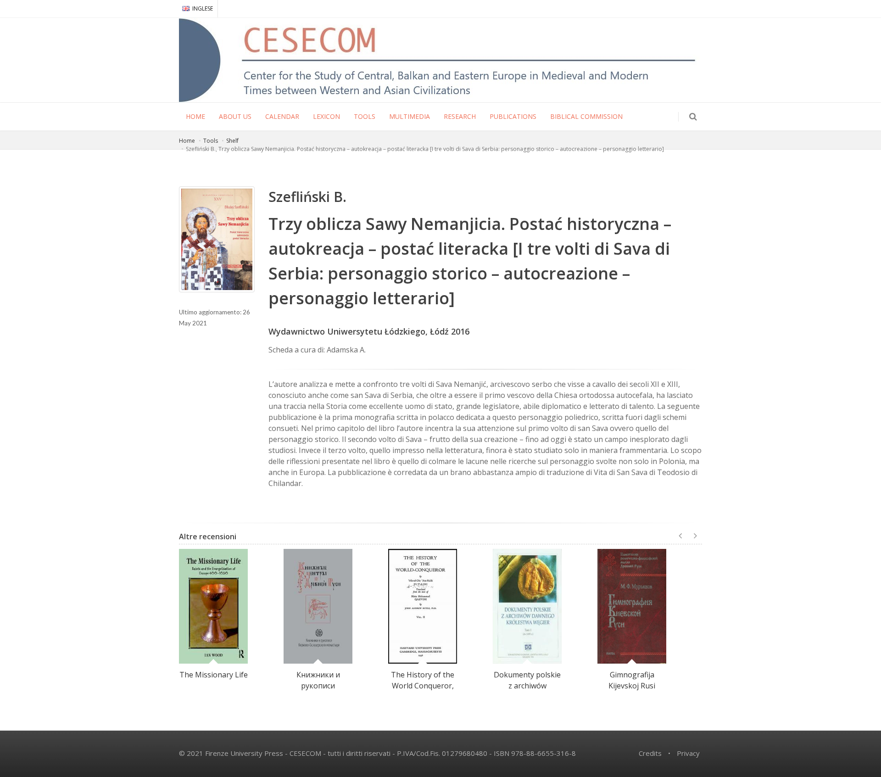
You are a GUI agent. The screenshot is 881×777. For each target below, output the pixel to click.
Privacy (688, 753)
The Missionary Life (213, 675)
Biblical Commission (586, 116)
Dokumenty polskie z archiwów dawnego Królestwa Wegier (527, 691)
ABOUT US (235, 116)
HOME (195, 116)
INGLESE (202, 8)
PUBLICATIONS (513, 116)
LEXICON (326, 116)
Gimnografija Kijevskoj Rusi (631, 680)
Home (187, 141)
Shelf (232, 141)
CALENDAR (282, 116)
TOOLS (364, 116)
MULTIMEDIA (409, 116)
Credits (650, 753)
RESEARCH (460, 116)
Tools (210, 141)
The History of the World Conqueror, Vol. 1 (422, 686)
